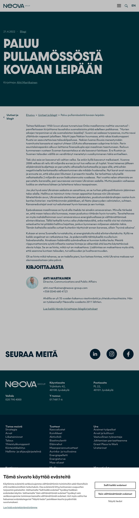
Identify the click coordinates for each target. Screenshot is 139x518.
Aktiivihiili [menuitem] (55, 437)
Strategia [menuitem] (11, 430)
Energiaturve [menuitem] (58, 459)
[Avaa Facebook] (128, 354)
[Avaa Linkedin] (95, 354)
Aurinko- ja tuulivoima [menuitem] (63, 452)
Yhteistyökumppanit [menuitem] (17, 444)
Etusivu (30, 115)
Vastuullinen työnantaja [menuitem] (108, 437)
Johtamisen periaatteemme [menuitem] (110, 441)
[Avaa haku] (126, 6)
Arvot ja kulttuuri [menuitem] (104, 433)
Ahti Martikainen (27, 83)
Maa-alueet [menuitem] (57, 463)
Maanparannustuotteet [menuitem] (64, 448)
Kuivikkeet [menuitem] (56, 433)
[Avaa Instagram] (111, 354)
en (134, 5)
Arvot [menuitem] (8, 433)
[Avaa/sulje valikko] (119, 6)
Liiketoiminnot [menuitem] (14, 437)
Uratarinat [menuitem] (100, 448)
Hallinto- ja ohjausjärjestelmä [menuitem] (23, 452)
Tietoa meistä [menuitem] (13, 427)
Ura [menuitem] (96, 427)
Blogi (23, 32)
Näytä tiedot (115, 501)
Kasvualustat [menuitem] (57, 430)
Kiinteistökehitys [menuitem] (15, 448)
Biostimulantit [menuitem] (58, 441)
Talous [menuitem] (9, 441)
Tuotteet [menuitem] (55, 427)
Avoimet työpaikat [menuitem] (105, 430)
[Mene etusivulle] (15, 6)
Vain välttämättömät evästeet (115, 494)
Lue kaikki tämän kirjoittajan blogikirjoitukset (70, 309)
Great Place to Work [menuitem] (106, 444)
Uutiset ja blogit (12, 117)
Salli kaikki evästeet (115, 485)
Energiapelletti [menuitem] (59, 455)
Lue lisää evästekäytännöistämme (20, 508)
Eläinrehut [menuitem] (56, 444)
